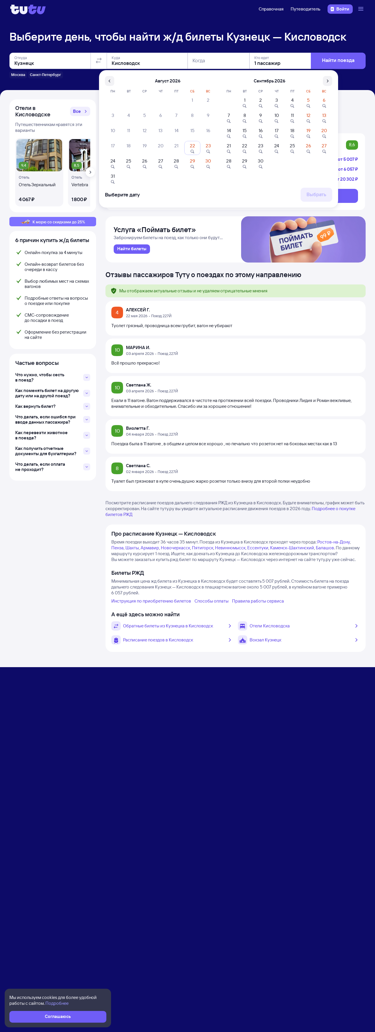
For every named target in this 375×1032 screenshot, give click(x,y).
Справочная (271, 9)
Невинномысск (230, 547)
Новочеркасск (175, 547)
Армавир (150, 547)
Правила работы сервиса (258, 601)
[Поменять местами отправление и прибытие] (99, 61)
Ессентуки (257, 547)
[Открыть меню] (361, 9)
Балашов (325, 547)
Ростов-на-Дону (333, 542)
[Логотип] (28, 9)
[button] (80, 111)
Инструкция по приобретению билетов (151, 601)
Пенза (117, 547)
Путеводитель (306, 9)
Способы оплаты (212, 601)
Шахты (132, 547)
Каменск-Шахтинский (292, 547)
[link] (132, 249)
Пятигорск (202, 547)
